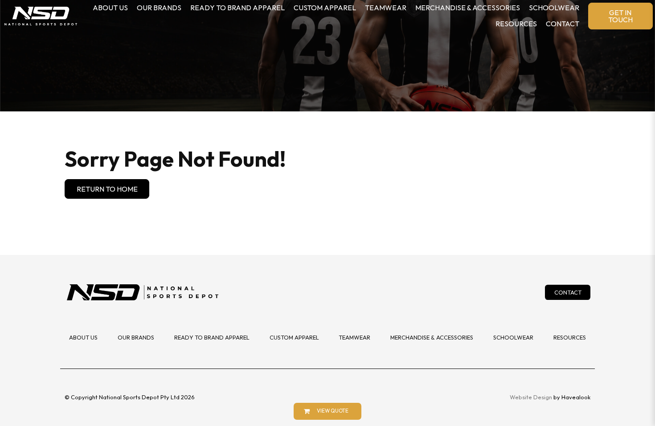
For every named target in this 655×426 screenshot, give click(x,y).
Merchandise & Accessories (467, 7)
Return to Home (107, 188)
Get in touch (620, 16)
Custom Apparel (325, 7)
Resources (516, 23)
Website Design (531, 397)
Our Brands (159, 7)
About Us (110, 7)
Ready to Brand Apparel (237, 7)
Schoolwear (554, 7)
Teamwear (385, 7)
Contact (562, 23)
